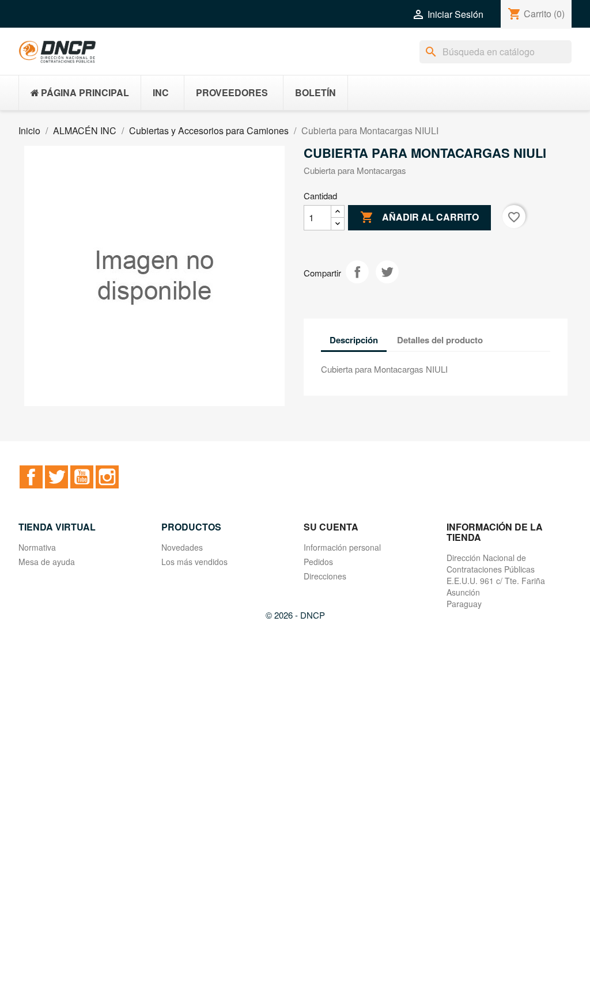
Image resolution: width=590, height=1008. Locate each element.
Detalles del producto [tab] (440, 340)
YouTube (81, 476)
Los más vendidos (194, 561)
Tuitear (387, 271)
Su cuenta (331, 526)
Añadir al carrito (419, 217)
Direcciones (325, 576)
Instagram (107, 476)
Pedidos (318, 561)
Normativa (37, 547)
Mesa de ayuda (46, 561)
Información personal (342, 547)
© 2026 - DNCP (295, 615)
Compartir (357, 271)
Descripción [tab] (354, 340)
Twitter (56, 476)
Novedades (182, 547)
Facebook (31, 476)
